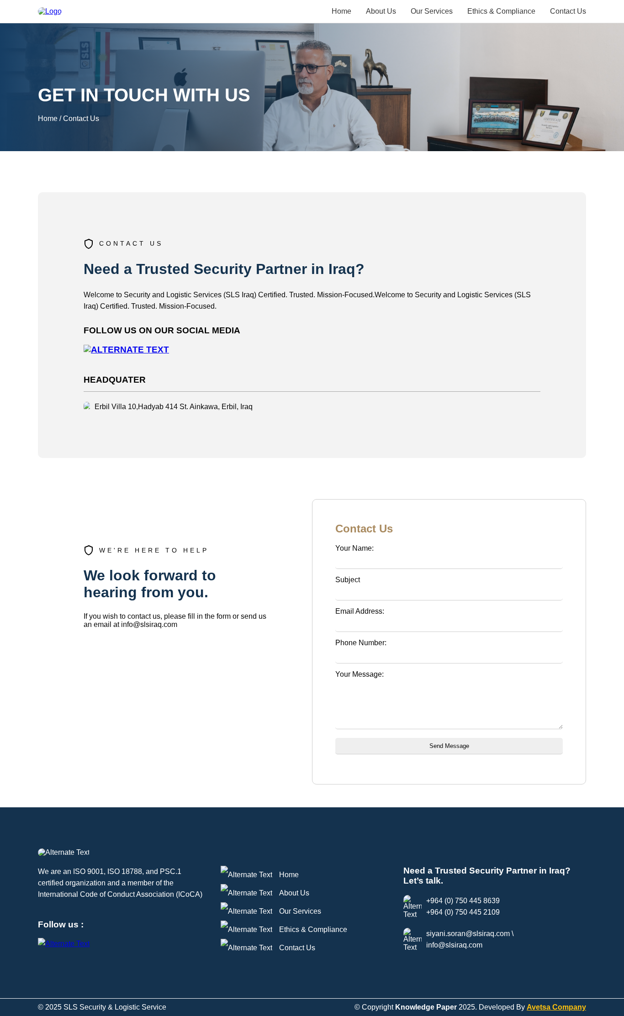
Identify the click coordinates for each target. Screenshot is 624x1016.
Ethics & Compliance (501, 11)
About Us (381, 11)
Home (341, 11)
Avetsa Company (556, 1007)
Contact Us (568, 11)
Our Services (432, 11)
